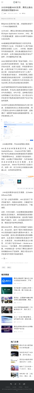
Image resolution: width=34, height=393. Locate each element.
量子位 (23, 13)
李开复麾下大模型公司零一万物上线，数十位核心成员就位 (23, 290)
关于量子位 (8, 387)
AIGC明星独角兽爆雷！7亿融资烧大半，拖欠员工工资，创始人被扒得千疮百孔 (23, 309)
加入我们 (14, 387)
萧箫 (15, 312)
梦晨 (15, 302)
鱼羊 (5, 13)
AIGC (3, 267)
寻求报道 (20, 387)
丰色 (15, 283)
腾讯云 (9, 267)
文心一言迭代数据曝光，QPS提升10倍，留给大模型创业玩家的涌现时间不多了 (23, 319)
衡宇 (15, 293)
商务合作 (26, 387)
